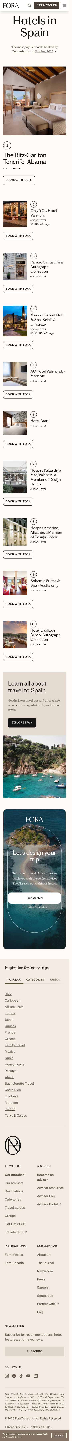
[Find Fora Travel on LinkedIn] (36, 1376)
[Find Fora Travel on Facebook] (14, 1376)
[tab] (14, 981)
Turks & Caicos (16, 1115)
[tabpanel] (34, 1056)
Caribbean (12, 1000)
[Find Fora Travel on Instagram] (7, 1376)
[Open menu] (64, 5)
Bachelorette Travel (19, 1083)
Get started (35, 898)
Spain (9, 1058)
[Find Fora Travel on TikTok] (21, 1376)
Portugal (11, 1071)
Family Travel (15, 1045)
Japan (9, 1020)
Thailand (11, 1096)
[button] (46, 51)
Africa (9, 1077)
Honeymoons (14, 1064)
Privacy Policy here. (14, 1437)
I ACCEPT (59, 1435)
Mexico (10, 1051)
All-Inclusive (14, 1007)
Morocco (11, 1103)
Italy (8, 994)
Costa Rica (13, 1090)
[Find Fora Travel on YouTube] (28, 1376)
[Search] (29, 5)
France (10, 1032)
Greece (10, 1039)
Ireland (10, 1109)
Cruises (10, 1026)
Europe (10, 1013)
